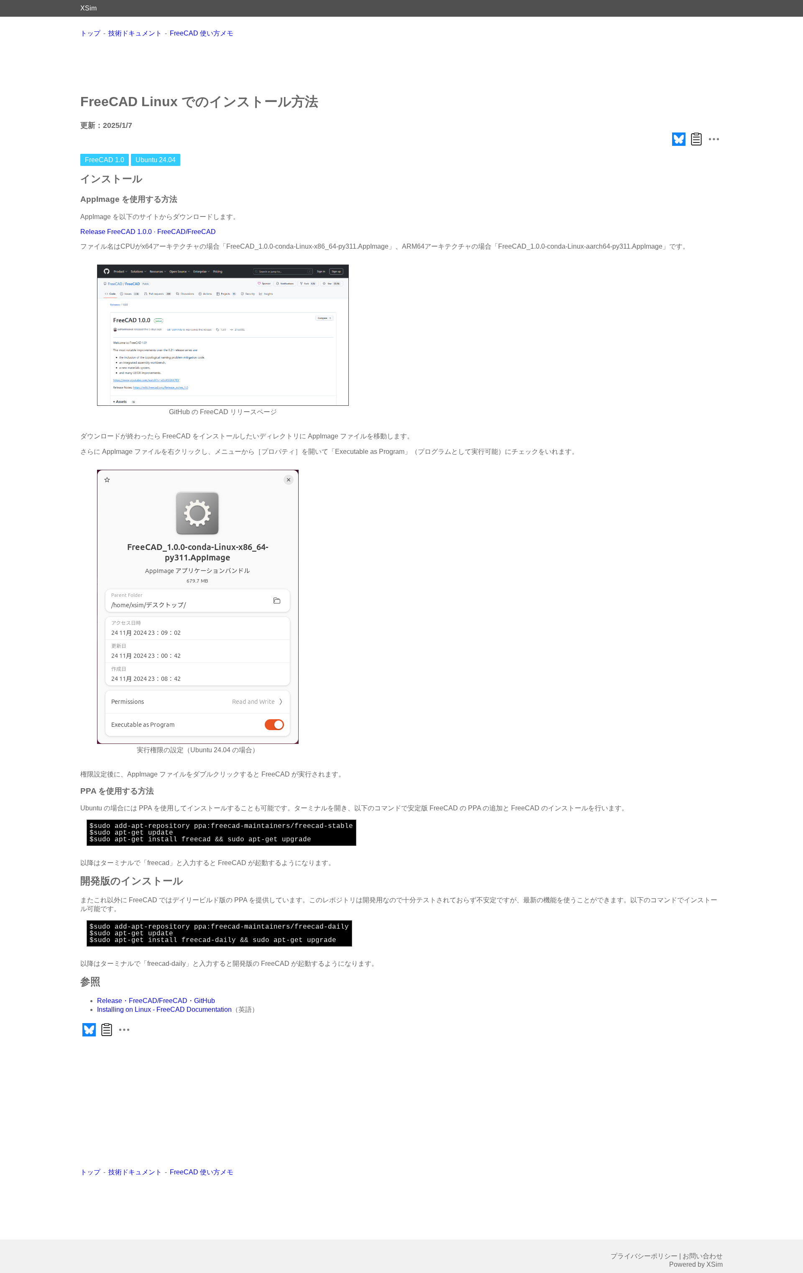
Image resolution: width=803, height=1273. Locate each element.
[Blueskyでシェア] (679, 145)
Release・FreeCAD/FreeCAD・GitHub (156, 1000)
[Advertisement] (401, 65)
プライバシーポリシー (644, 1256)
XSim (88, 8)
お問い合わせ (703, 1256)
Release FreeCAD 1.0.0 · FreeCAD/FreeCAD (148, 231)
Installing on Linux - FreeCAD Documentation (164, 1009)
